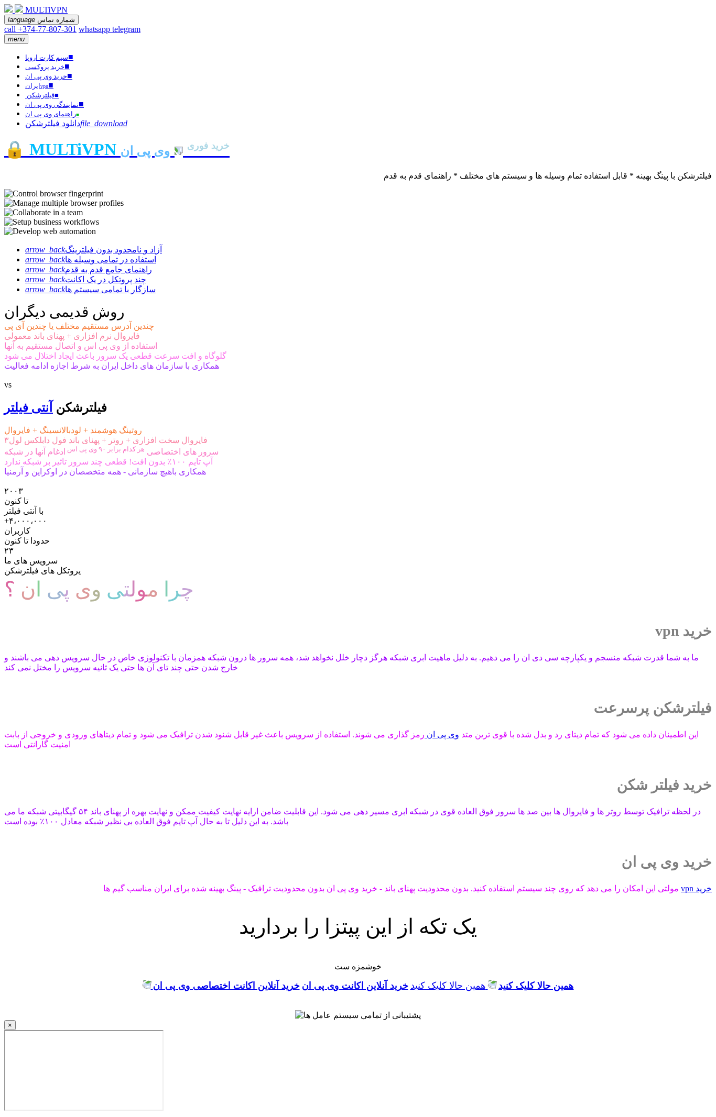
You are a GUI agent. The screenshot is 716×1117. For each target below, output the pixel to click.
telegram (126, 29)
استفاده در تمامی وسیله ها (90, 259)
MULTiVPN (46, 9)
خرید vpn (696, 888)
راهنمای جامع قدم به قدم (88, 269)
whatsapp (95, 29)
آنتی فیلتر (28, 407)
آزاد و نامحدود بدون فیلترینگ (93, 249)
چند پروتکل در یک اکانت (85, 279)
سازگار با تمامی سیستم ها (90, 289)
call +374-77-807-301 (40, 29)
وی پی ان (442, 734)
